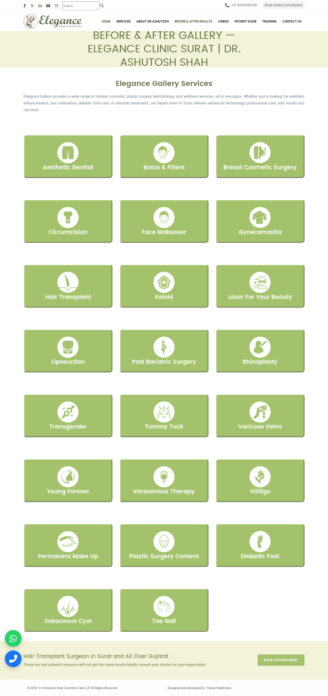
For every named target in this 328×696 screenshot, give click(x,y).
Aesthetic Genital (68, 167)
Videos (223, 21)
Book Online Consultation (284, 5)
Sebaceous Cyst (68, 621)
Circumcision (68, 232)
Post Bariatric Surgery (164, 362)
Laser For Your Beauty (260, 297)
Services (123, 21)
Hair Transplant (68, 297)
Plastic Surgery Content (164, 556)
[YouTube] (48, 5)
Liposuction (68, 362)
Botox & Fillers (164, 167)
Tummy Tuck (164, 427)
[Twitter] (32, 5)
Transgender (68, 427)
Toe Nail (164, 621)
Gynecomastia (260, 232)
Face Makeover (164, 232)
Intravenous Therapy (164, 492)
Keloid (164, 297)
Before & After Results (193, 21)
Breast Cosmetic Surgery (260, 167)
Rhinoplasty (260, 362)
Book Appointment (281, 660)
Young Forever (68, 492)
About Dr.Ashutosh (152, 21)
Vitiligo (260, 492)
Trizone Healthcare (218, 688)
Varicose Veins (260, 427)
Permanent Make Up (68, 556)
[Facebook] (25, 5)
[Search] (102, 5)
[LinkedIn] (40, 5)
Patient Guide (245, 21)
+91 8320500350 (244, 5)
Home (106, 21)
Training (269, 21)
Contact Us (292, 21)
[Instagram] (56, 5)
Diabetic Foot (260, 556)
